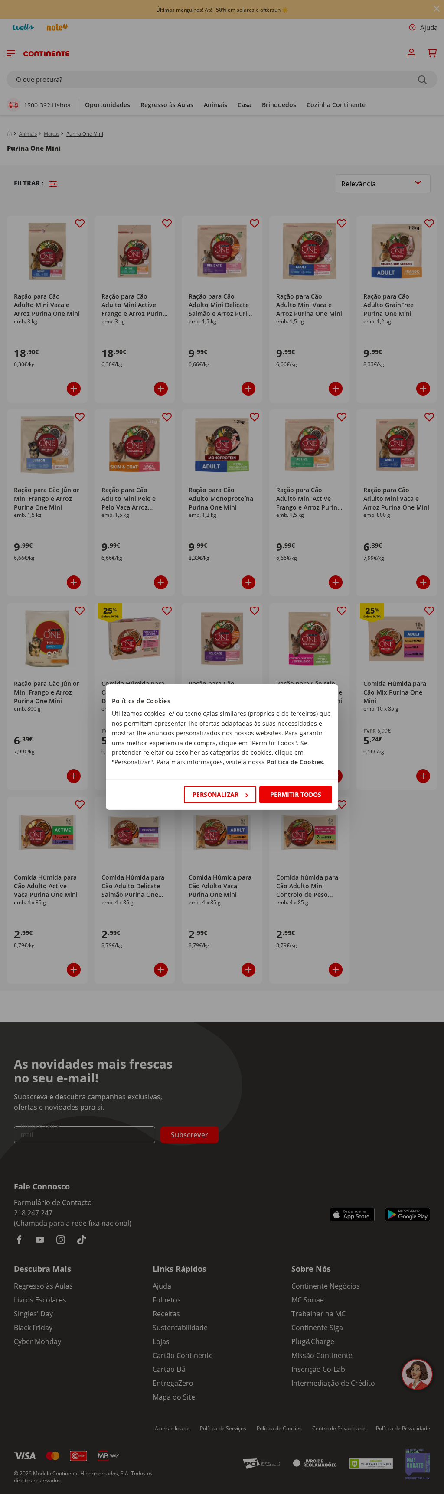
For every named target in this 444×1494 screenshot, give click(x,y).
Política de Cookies (295, 762)
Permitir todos (295, 794)
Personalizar (215, 794)
